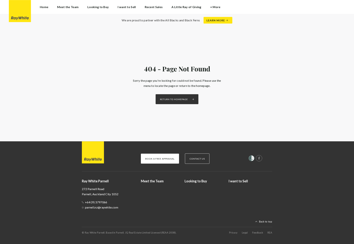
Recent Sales (154, 7)
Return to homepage (174, 99)
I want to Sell (127, 7)
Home (44, 7)
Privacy (233, 232)
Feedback (257, 232)
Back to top (265, 221)
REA (270, 232)
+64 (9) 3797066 (96, 202)
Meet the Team (68, 7)
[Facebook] (259, 158)
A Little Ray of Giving (186, 7)
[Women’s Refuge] (251, 159)
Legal (245, 232)
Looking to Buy (98, 7)
